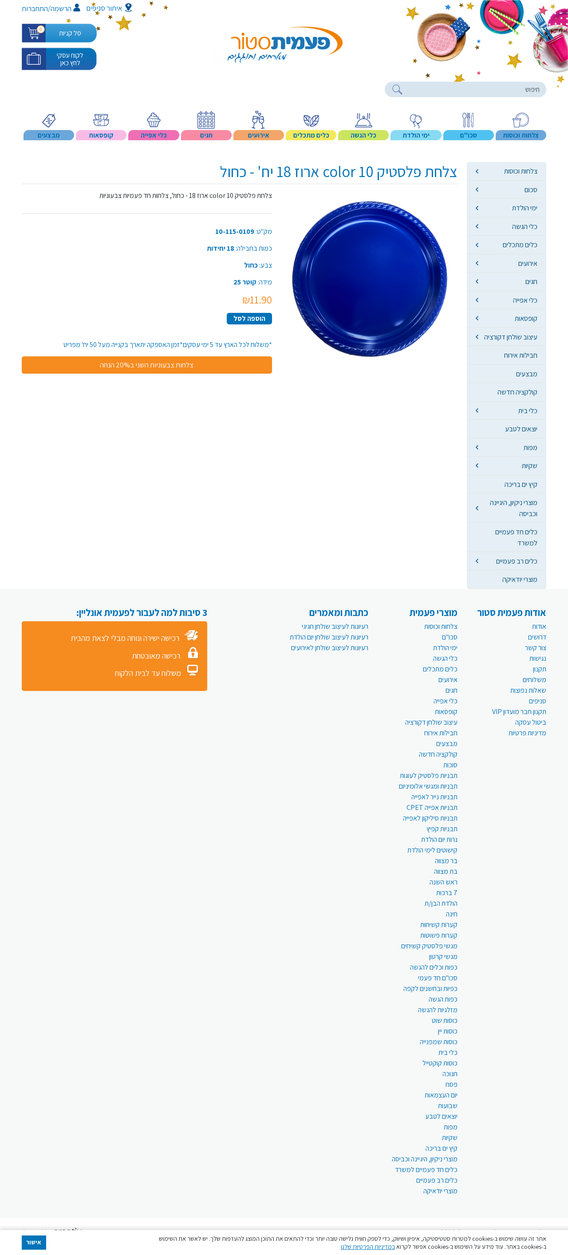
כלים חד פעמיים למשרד (516, 537)
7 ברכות (447, 892)
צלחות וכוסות (520, 171)
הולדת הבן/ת (441, 903)
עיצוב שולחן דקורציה (510, 337)
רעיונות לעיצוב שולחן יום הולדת (329, 637)
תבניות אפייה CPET (432, 807)
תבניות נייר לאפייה (434, 796)
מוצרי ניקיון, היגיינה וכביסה (513, 507)
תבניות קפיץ (442, 828)
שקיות (529, 465)
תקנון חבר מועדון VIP (519, 711)
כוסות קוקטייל (440, 1063)
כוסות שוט (445, 1020)
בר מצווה (446, 860)
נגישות (537, 658)
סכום (531, 189)
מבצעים (526, 374)
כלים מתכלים (520, 244)
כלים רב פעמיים (516, 561)
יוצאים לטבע (521, 429)
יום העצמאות (441, 1095)
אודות (539, 626)
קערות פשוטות (439, 935)
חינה (452, 914)
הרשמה (61, 8)
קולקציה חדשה (517, 392)
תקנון (539, 669)
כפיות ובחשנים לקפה (430, 988)
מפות (530, 447)
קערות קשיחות (439, 924)
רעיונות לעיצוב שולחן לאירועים (329, 647)
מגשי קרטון (443, 956)
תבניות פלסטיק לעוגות (429, 775)
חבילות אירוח (520, 355)
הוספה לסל (249, 318)
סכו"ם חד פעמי (438, 978)
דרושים (537, 637)
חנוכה (450, 1073)
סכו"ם (450, 637)
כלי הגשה (524, 226)
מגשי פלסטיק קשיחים (429, 946)
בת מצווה (446, 871)
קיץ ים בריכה (521, 484)
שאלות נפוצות (528, 690)
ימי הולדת (524, 208)
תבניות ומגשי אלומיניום (428, 786)
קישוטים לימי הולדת (432, 850)
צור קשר (535, 647)
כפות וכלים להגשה (434, 967)
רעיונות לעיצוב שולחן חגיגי (335, 626)
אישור (33, 1242)
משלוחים (534, 679)
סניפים (537, 701)
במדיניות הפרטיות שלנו (368, 1247)
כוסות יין (448, 1031)
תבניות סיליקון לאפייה (430, 818)
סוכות (450, 765)
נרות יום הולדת (439, 839)
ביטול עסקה (530, 722)
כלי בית (527, 410)
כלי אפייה (525, 300)
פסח (452, 1084)
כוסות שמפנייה (439, 1041)
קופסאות (526, 318)
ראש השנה (444, 882)
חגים (531, 281)
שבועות (448, 1105)
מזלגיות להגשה (438, 1009)
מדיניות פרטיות (527, 733)
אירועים (527, 263)
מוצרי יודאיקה (519, 579)
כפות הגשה (443, 999)
